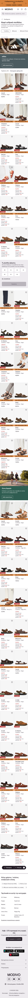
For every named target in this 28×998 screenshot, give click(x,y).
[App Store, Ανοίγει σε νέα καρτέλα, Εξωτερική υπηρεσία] (19, 951)
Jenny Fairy (4, 911)
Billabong (16, 897)
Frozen (3, 915)
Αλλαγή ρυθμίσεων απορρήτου (17, 993)
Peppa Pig (17, 911)
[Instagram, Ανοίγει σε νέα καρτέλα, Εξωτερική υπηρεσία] (9, 979)
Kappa (3, 901)
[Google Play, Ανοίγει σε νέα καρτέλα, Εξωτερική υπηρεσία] (9, 951)
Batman (16, 908)
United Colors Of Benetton (19, 915)
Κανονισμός (5, 993)
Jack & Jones (17, 904)
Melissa (3, 908)
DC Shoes (4, 897)
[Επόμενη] (26, 3)
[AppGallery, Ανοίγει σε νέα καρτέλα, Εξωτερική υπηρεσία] (14, 954)
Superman (17, 901)
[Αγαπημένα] (22, 9)
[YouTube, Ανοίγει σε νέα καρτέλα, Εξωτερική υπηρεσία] (14, 979)
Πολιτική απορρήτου (14, 995)
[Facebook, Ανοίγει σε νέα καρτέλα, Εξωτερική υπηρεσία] (19, 979)
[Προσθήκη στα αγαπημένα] (12, 75)
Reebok (3, 904)
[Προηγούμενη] (2, 3)
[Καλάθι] (25, 9)
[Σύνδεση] (18, 9)
